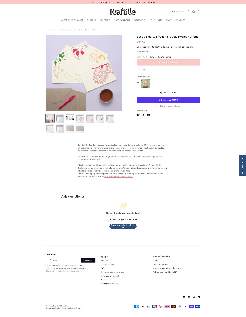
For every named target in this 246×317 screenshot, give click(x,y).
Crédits (156, 260)
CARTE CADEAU (122, 20)
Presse (103, 280)
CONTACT (180, 20)
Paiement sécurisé (161, 256)
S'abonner (87, 260)
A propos (105, 256)
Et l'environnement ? (110, 276)
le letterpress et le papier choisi (118, 176)
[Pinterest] (199, 296)
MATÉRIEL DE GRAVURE (71, 20)
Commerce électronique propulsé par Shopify (64, 308)
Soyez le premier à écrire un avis (123, 226)
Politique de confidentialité (165, 272)
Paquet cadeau (108, 264)
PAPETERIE (105, 20)
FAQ (102, 268)
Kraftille (65, 306)
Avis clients (106, 260)
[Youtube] (189, 296)
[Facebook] (184, 296)
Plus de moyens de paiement (169, 106)
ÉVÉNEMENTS (140, 20)
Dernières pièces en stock (112, 272)
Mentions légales (160, 264)
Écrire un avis (164, 57)
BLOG (169, 20)
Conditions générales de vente (167, 268)
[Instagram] (194, 296)
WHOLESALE (156, 20)
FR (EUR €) (176, 11)
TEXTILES (91, 20)
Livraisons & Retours (109, 284)
